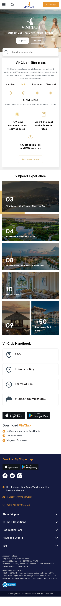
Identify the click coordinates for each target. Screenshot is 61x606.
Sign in (22, 40)
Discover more (30, 159)
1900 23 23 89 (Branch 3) (19, 505)
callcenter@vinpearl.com (19, 497)
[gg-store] (29, 467)
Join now (38, 40)
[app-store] (11, 467)
